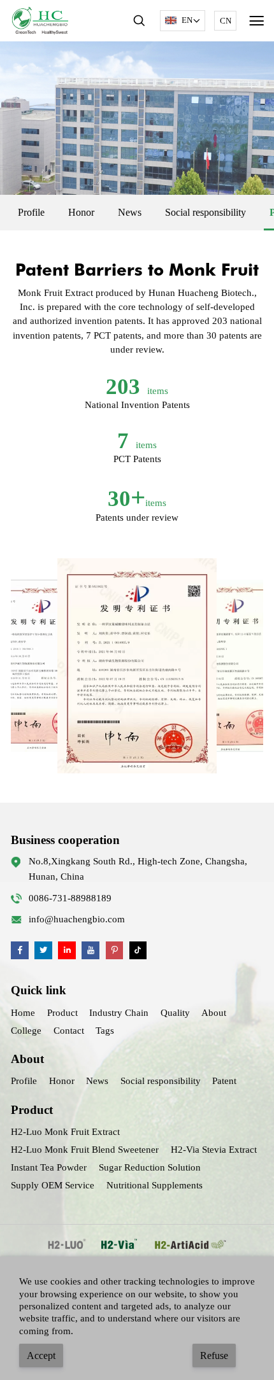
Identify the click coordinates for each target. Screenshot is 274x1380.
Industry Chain (118, 1013)
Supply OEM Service (52, 1185)
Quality (175, 1013)
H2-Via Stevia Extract (214, 1149)
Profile (31, 212)
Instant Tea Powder (49, 1167)
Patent (224, 1081)
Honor (81, 212)
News (129, 212)
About (213, 1013)
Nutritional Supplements (154, 1185)
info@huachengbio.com (77, 919)
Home (23, 1013)
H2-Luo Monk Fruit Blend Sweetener (85, 1149)
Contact (69, 1030)
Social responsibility (205, 212)
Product (62, 1013)
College (26, 1030)
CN (225, 20)
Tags (105, 1030)
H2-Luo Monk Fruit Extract (65, 1132)
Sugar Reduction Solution (150, 1167)
